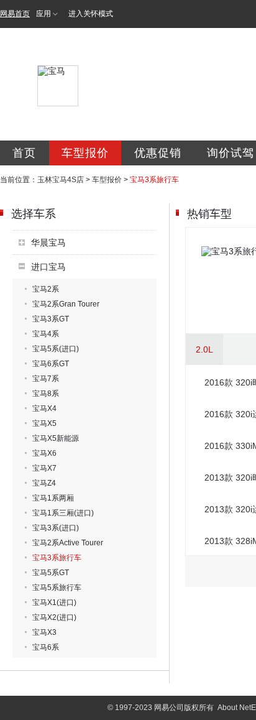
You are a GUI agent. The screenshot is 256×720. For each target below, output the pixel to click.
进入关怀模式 (90, 13)
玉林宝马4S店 (60, 179)
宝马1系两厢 (53, 498)
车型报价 (85, 153)
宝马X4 (44, 408)
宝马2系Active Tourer (67, 542)
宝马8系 (45, 393)
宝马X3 (44, 632)
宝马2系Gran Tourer (65, 304)
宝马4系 (45, 334)
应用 (43, 13)
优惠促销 (157, 153)
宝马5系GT (50, 572)
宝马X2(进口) (54, 617)
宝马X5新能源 (55, 438)
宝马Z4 (44, 483)
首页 (24, 153)
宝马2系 (45, 289)
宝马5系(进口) (55, 348)
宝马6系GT (50, 363)
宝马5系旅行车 (56, 587)
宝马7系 (45, 378)
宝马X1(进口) (54, 602)
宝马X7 (44, 468)
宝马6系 (45, 647)
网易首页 (15, 13)
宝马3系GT (50, 319)
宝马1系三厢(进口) (63, 513)
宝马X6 (44, 453)
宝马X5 (44, 423)
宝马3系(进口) (55, 528)
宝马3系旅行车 (56, 557)
